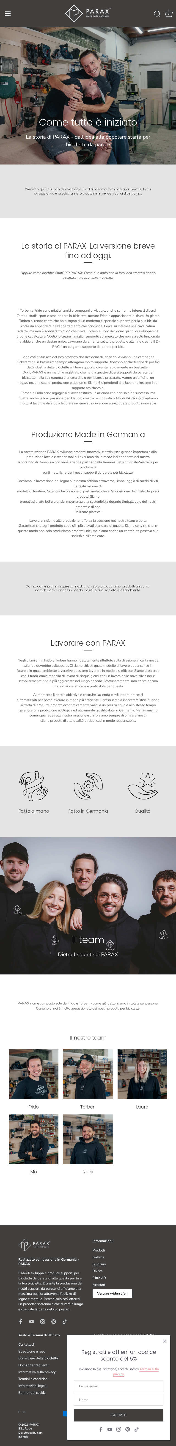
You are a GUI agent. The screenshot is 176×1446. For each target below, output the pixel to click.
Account (99, 1284)
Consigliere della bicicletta (38, 1358)
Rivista (98, 1271)
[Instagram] (118, 1429)
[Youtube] (109, 1429)
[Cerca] (157, 14)
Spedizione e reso (31, 1351)
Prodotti (99, 1250)
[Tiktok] (136, 1429)
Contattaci (26, 1344)
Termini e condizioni (33, 1379)
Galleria (98, 1257)
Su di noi (99, 1264)
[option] (88, 96)
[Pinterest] (127, 1429)
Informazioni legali (32, 1385)
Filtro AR (99, 1278)
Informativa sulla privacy (37, 1372)
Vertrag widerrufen (112, 1293)
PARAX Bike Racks (28, 1427)
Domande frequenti (33, 1365)
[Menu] (8, 13)
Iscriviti (119, 1415)
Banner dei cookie (32, 1392)
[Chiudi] (165, 1341)
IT (19, 1412)
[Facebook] (101, 1429)
